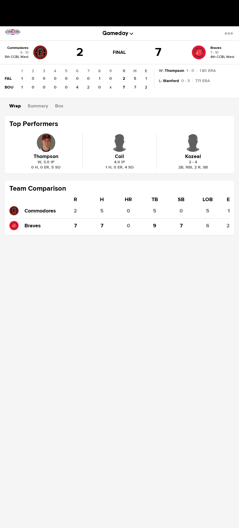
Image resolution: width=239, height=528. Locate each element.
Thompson (46, 156)
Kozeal (193, 156)
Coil (119, 156)
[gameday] (116, 33)
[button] (230, 33)
